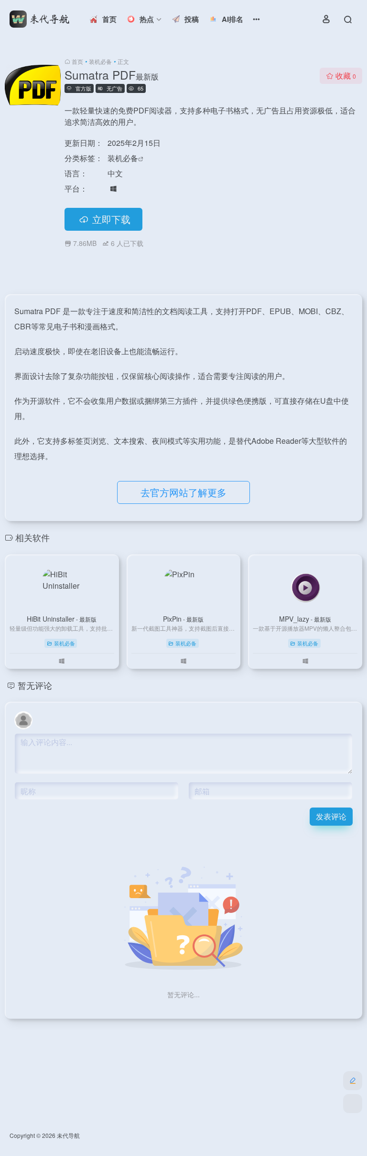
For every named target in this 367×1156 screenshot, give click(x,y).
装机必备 (100, 61)
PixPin (183, 619)
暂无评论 (35, 685)
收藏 (345, 75)
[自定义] (352, 1080)
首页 (77, 61)
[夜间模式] (352, 1103)
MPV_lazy (305, 619)
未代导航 (68, 1135)
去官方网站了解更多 (183, 492)
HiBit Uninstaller (62, 619)
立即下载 (111, 219)
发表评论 (331, 816)
